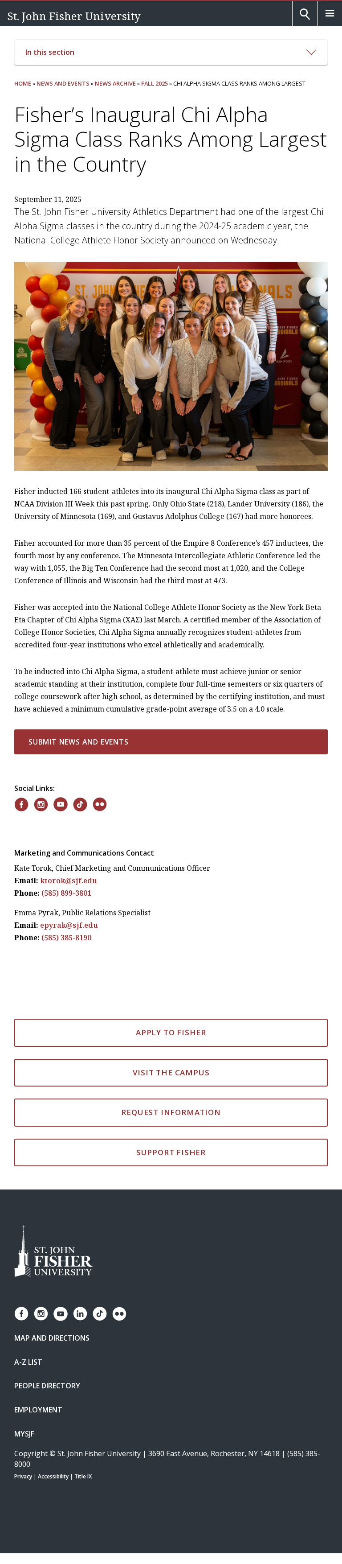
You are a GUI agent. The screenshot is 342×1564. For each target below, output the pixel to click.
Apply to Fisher (171, 1032)
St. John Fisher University (74, 15)
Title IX (83, 1476)
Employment (38, 1410)
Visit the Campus (171, 1072)
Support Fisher (171, 1152)
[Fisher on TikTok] (80, 804)
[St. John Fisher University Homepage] (53, 1251)
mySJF (24, 1434)
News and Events (63, 83)
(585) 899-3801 (66, 893)
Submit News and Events (78, 742)
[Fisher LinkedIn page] (80, 1314)
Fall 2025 (154, 83)
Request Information (170, 1112)
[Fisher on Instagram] (41, 804)
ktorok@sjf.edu (68, 880)
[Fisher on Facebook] (21, 804)
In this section (49, 52)
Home (22, 83)
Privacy (23, 1476)
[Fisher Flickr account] (119, 1314)
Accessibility (53, 1476)
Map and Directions (52, 1338)
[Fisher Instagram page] (41, 1314)
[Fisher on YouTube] (60, 804)
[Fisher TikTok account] (100, 1314)
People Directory (47, 1386)
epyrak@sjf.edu (69, 925)
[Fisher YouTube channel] (60, 1314)
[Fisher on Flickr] (100, 804)
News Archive (115, 83)
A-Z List (28, 1362)
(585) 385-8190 (66, 938)
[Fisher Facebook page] (21, 1314)
